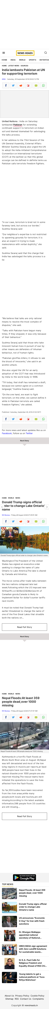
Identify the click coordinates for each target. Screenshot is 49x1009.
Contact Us (25, 999)
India (13, 60)
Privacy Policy (22, 995)
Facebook (7, 433)
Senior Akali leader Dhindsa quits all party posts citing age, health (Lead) (2, 506)
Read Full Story (24, 627)
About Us (9, 995)
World (22, 60)
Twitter (29, 433)
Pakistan (17, 124)
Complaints (38, 999)
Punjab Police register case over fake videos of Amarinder (47, 506)
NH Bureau (6, 515)
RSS (17, 999)
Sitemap (9, 999)
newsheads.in (31, 1005)
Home (4, 60)
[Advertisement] (24, 24)
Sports (32, 60)
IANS (4, 79)
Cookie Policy (37, 995)
